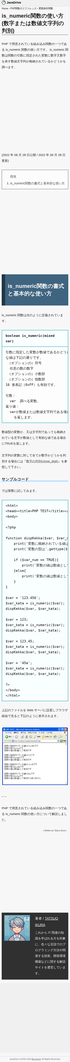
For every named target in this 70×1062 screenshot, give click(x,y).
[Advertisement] (35, 111)
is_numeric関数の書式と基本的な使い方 (37, 183)
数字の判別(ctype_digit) (42, 461)
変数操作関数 (46, 8)
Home (5, 8)
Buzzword (36, 1059)
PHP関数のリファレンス (23, 8)
